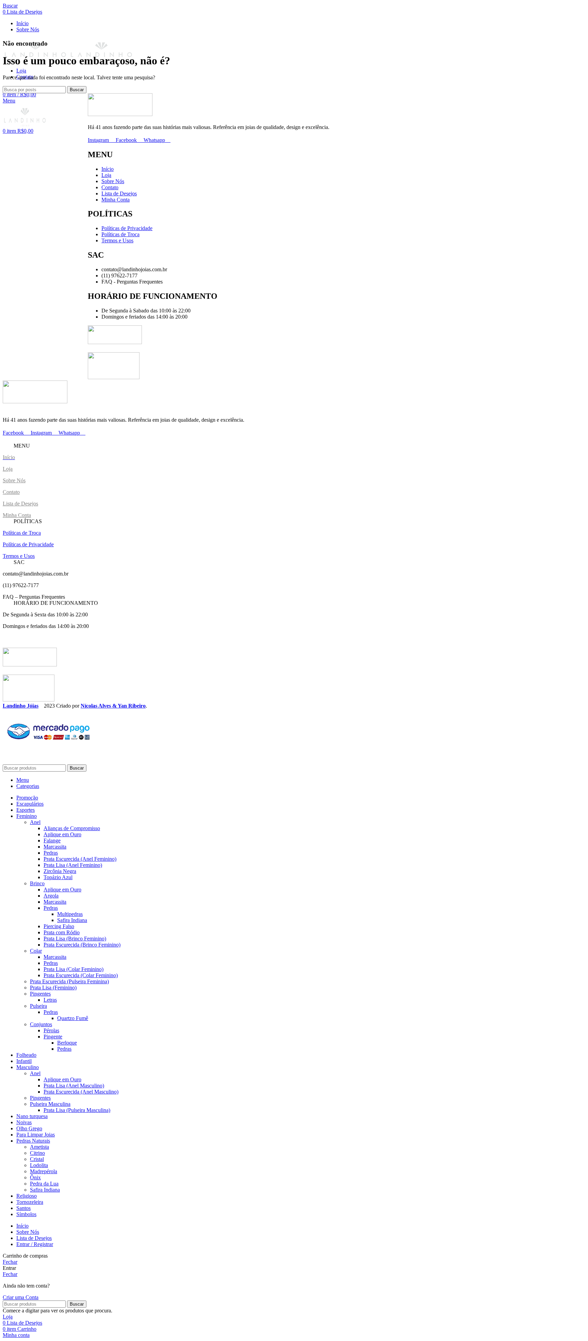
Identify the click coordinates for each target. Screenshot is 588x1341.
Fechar (10, 1262)
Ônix (35, 1177)
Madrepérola (43, 1171)
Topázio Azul (58, 877)
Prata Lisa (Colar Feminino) (73, 969)
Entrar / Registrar (34, 1244)
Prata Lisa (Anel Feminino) (73, 865)
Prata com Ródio (62, 932)
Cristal (37, 1159)
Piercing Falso (59, 926)
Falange (52, 840)
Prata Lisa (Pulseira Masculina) (77, 1110)
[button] (294, 446)
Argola (51, 896)
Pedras (51, 853)
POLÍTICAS (28, 521)
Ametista (39, 1147)
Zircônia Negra (60, 871)
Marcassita (55, 847)
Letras (50, 1000)
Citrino (37, 1153)
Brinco (37, 883)
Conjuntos (41, 1024)
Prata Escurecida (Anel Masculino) (81, 1092)
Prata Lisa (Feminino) (53, 987)
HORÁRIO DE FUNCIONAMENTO (56, 603)
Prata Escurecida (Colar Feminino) (81, 975)
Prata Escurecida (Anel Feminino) (80, 859)
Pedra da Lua (44, 1183)
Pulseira (38, 1006)
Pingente (53, 1036)
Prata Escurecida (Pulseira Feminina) (69, 981)
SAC (19, 562)
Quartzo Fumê (72, 1018)
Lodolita (39, 1165)
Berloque (67, 1043)
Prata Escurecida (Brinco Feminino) (82, 945)
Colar (36, 951)
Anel (35, 822)
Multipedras (70, 914)
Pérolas (51, 1030)
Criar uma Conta (20, 1297)
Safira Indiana (72, 920)
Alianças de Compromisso (72, 828)
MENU (22, 446)
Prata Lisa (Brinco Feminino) (75, 938)
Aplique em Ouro (62, 834)
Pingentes (40, 994)
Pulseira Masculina (50, 1104)
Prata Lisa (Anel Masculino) (74, 1085)
